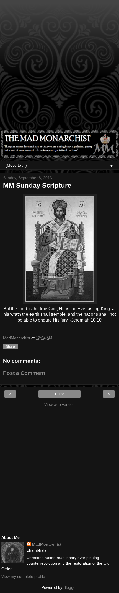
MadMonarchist (46, 544)
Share (10, 347)
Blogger (70, 587)
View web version (59, 404)
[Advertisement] (59, 67)
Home (59, 394)
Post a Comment (24, 373)
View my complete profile (23, 576)
